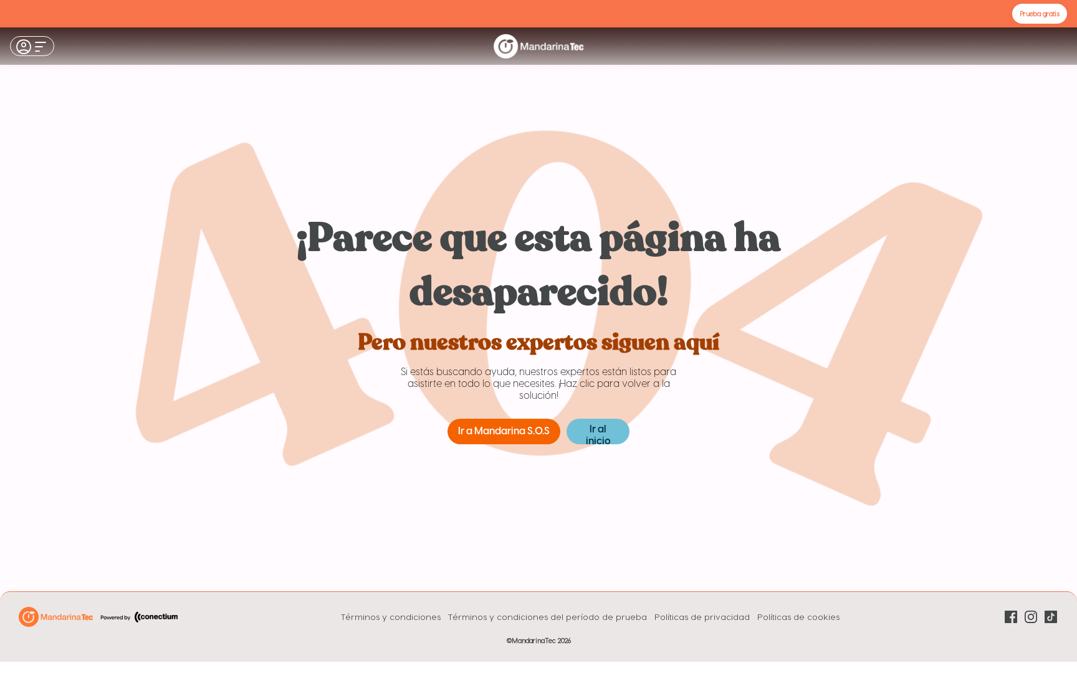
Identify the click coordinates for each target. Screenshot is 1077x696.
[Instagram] (1030, 616)
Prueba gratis (1040, 13)
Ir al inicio (598, 434)
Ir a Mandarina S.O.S (504, 431)
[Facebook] (1010, 616)
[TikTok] (1050, 616)
